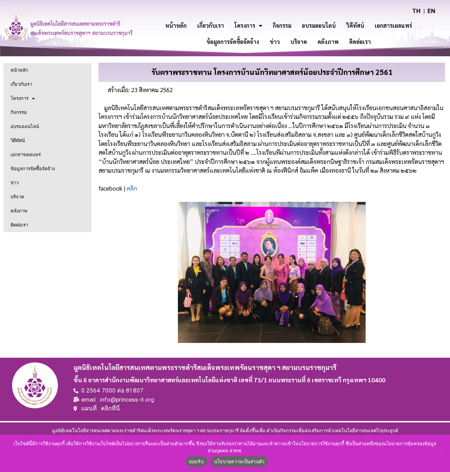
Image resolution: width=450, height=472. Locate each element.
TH (416, 10)
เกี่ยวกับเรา (210, 25)
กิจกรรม (282, 25)
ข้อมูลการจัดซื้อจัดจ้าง (232, 41)
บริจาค (298, 41)
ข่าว (275, 41)
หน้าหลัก (176, 25)
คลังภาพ (328, 41)
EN (431, 10)
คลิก (132, 188)
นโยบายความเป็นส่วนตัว (239, 461)
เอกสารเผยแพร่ (393, 25)
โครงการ (244, 25)
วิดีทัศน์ (355, 25)
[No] (441, 453)
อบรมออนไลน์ (319, 25)
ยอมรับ (196, 461)
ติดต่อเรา (360, 41)
